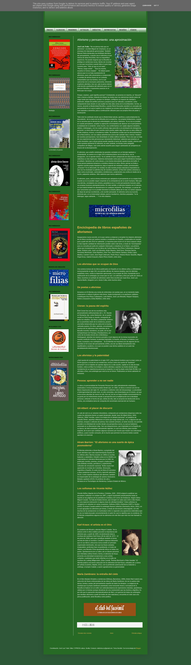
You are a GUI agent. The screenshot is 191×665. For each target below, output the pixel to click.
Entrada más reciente (84, 633)
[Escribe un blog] (86, 625)
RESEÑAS (123, 30)
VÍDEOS (133, 30)
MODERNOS (72, 30)
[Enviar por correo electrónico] (83, 625)
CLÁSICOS (60, 30)
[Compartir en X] (88, 625)
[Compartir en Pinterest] (93, 625)
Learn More (146, 5)
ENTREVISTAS (110, 30)
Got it (156, 5)
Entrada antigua (137, 633)
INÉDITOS (96, 30)
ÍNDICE (50, 30)
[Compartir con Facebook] (91, 625)
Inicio (111, 633)
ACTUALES (84, 30)
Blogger (138, 648)
